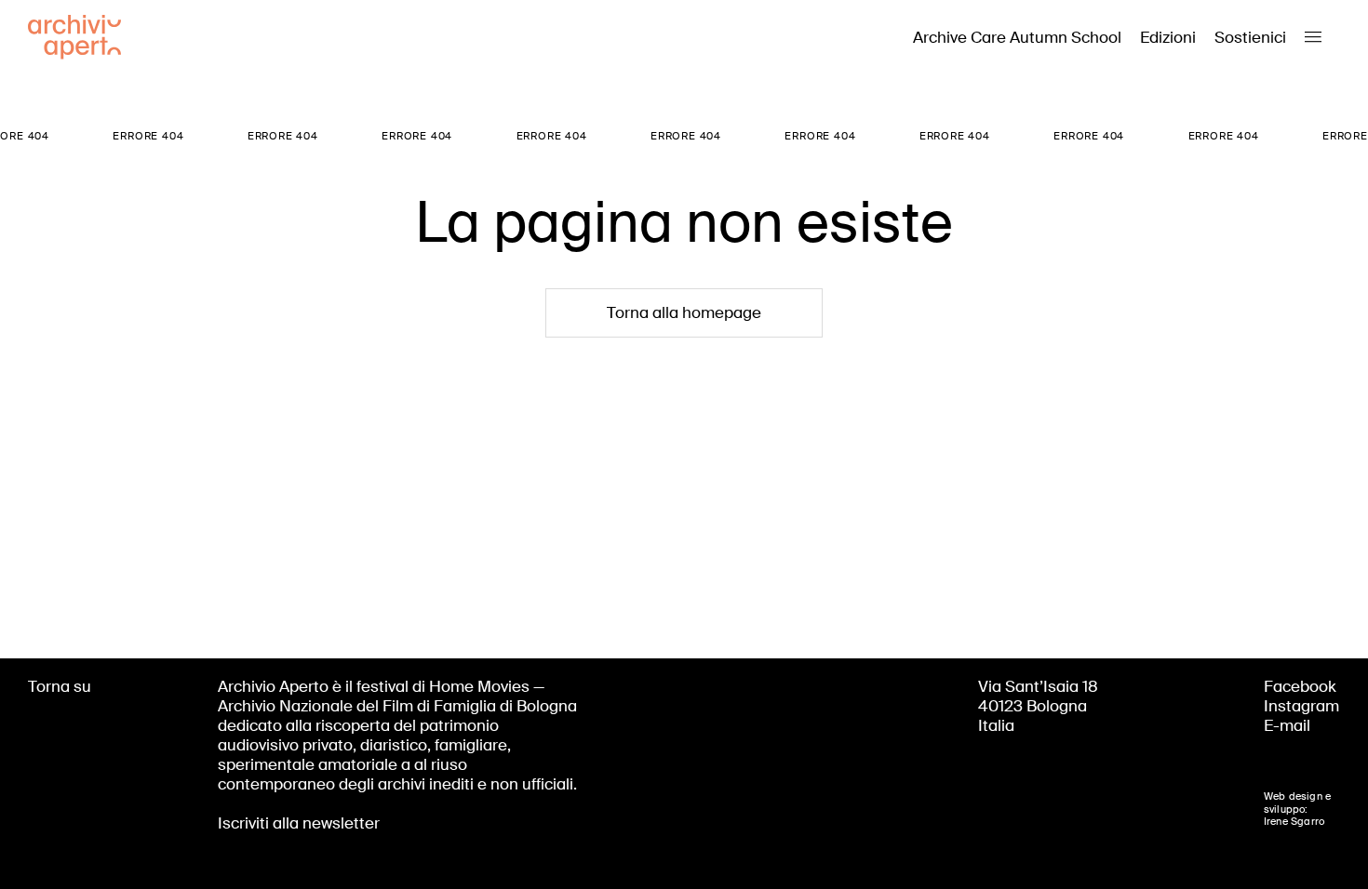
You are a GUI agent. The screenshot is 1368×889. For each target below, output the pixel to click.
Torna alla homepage (684, 312)
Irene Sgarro (1294, 821)
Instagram (1301, 706)
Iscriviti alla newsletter (299, 823)
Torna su (59, 686)
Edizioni (1168, 37)
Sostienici (1250, 37)
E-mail (1287, 725)
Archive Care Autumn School (1017, 37)
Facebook (1300, 686)
